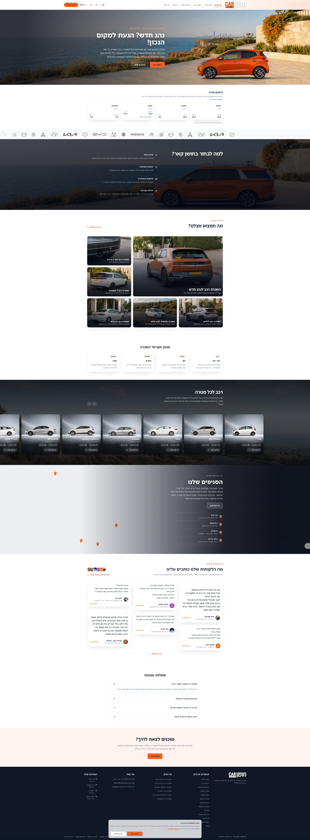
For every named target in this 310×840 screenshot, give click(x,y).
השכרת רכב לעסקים (164, 799)
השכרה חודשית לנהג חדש (162, 795)
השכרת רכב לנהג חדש (164, 779)
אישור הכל (135, 834)
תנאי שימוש (204, 799)
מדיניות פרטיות (203, 787)
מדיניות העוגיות (173, 829)
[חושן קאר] (235, 5)
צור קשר (167, 5)
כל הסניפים (215, 505)
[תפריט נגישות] (307, 546)
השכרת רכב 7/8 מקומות (163, 787)
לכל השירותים (95, 227)
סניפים (175, 5)
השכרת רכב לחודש (165, 791)
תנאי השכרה (204, 791)
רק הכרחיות (118, 834)
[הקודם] (89, 404)
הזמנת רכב (198, 5)
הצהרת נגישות (204, 806)
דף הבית (218, 5)
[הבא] (94, 404)
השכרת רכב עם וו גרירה (163, 783)
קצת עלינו (208, 5)
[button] (55, 473)
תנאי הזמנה (205, 795)
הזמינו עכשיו (71, 5)
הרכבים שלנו (186, 5)
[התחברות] (91, 5)
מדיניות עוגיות (204, 814)
